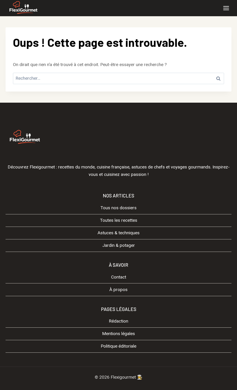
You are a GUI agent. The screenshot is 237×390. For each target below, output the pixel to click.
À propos (118, 289)
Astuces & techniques (119, 232)
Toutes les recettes (118, 220)
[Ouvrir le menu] (226, 8)
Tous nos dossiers (118, 207)
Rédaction (118, 321)
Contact (118, 277)
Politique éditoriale (118, 346)
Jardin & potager (118, 245)
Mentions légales (118, 333)
